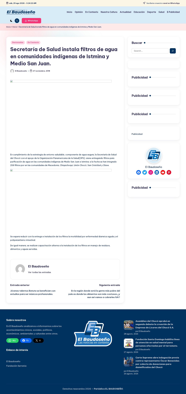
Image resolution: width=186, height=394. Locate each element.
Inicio (8, 27)
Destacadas (17, 42)
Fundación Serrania (16, 365)
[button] (31, 20)
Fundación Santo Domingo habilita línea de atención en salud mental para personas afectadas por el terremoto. (158, 342)
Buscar (137, 43)
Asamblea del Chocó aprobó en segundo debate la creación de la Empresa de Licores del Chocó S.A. (155, 324)
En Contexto (33, 42)
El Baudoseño (38, 266)
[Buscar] (173, 51)
